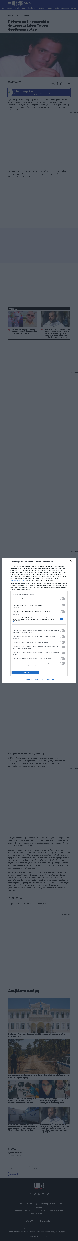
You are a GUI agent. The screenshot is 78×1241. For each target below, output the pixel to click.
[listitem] (39, 594)
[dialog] (39, 620)
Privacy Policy (50, 679)
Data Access (39, 679)
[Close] (72, 562)
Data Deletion (28, 679)
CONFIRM (25, 672)
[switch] (62, 598)
